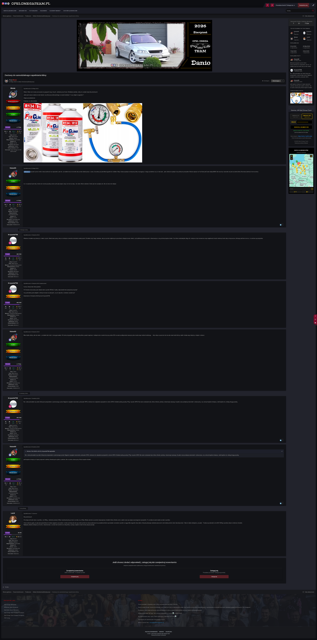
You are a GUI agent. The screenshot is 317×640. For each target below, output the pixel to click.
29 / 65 (19, 532)
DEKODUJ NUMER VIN (301, 127)
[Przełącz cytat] (26, 451)
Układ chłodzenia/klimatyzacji (26, 81)
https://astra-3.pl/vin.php (305, 136)
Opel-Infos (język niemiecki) (11, 610)
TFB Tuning (7, 618)
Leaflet (311, 186)
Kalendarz (43, 10)
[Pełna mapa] (312, 189)
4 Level (7, 532)
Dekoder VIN (23, 10)
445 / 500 (19, 254)
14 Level (8, 127)
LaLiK (13, 513)
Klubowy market (55, 10)
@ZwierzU (27, 171)
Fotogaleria (33, 10)
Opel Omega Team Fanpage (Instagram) (14, 615)
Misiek (12, 88)
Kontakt (161, 631)
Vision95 (13, 168)
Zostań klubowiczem (70, 10)
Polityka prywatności (151, 631)
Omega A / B (295, 116)
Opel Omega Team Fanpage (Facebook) (14, 612)
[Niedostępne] (53, 132)
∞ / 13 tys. (19, 127)
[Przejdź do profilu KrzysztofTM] (13, 240)
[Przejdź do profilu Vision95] (13, 174)
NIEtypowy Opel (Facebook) (11, 607)
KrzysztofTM (13, 235)
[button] (297, 161)
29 (7, 536)
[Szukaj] (313, 10)
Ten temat (306, 10)
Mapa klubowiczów (10, 10)
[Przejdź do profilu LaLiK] (13, 519)
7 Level (7, 254)
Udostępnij (266, 80)
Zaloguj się (214, 576)
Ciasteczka (169, 631)
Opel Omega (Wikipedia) (10, 604)
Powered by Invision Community (158, 635)
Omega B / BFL (307, 116)
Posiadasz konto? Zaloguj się (285, 5)
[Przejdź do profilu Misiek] (6, 81)
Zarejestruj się (303, 5)
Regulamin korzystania (301, 132)
